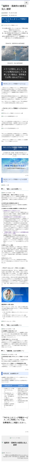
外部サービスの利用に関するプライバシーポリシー (16, 455)
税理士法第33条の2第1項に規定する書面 (15, 237)
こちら (6, 141)
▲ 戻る (26, 175)
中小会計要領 (13, 239)
